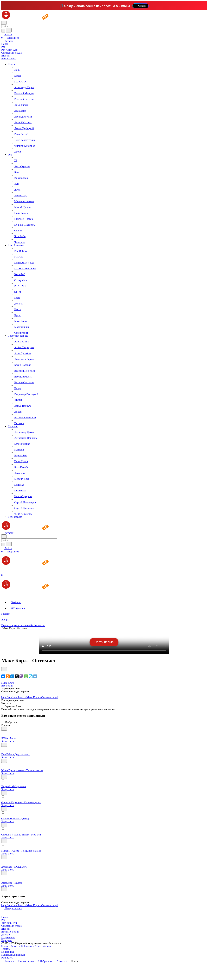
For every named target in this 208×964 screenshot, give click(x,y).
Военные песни (10, 931)
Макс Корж (7, 682)
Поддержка (7, 951)
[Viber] (21, 676)
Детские (5, 934)
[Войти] (2, 571)
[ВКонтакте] (3, 676)
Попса (4, 917)
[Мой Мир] (12, 676)
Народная (6, 940)
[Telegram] (35, 676)
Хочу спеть (7, 741)
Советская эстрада (11, 925)
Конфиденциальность (13, 954)
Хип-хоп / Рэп (9, 922)
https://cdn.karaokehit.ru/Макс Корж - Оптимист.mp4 (29, 697)
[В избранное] (4, 669)
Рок (3, 920)
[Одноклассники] (8, 676)
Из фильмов (8, 937)
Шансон (5, 928)
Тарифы (5, 948)
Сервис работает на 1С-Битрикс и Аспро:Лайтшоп (26, 946)
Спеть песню (104, 642)
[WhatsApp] (26, 676)
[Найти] (9, 30)
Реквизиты (7, 957)
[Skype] (30, 676)
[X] (17, 676)
